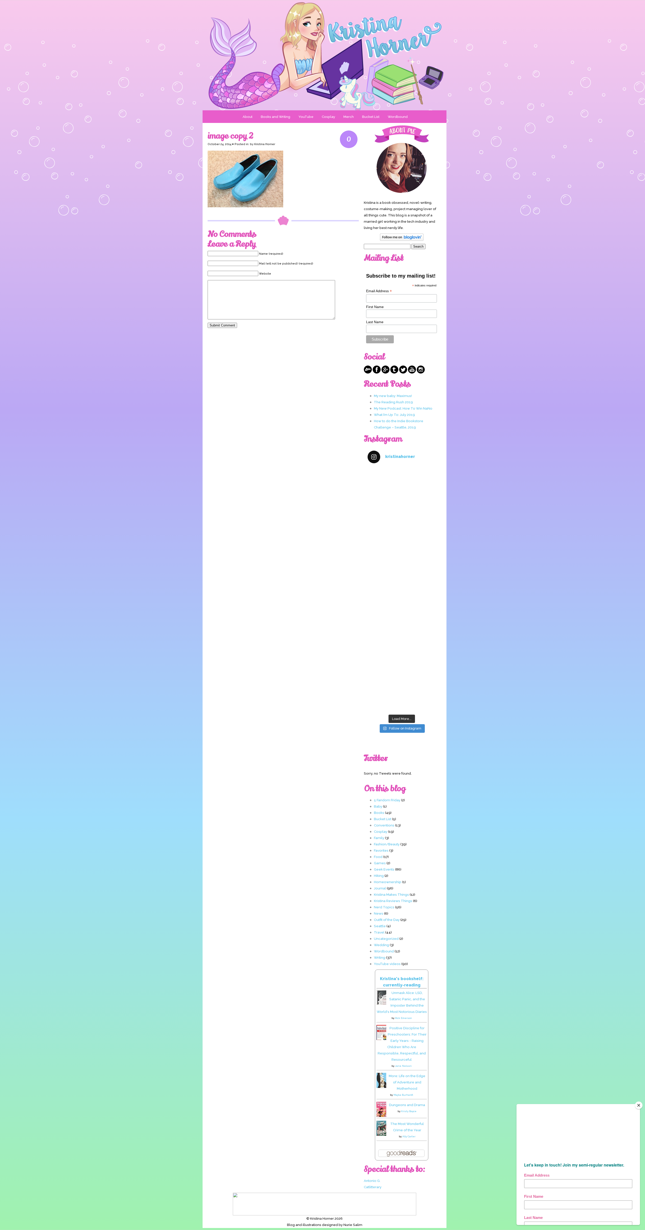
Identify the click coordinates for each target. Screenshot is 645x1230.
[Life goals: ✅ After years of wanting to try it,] (402, 691)
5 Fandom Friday (387, 800)
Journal (380, 888)
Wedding (381, 945)
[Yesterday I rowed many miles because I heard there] (402, 488)
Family (379, 838)
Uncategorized (386, 939)
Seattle (380, 926)
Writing (379, 957)
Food (378, 857)
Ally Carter (408, 1136)
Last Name (374, 322)
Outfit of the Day (387, 920)
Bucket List (370, 117)
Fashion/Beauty (387, 844)
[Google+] (385, 372)
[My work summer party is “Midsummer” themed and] (402, 650)
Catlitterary (372, 1187)
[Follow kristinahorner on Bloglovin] (402, 240)
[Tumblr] (394, 372)
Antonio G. (372, 1181)
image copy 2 (230, 135)
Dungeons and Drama (407, 1105)
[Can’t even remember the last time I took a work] (402, 529)
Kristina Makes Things (391, 894)
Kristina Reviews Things (393, 901)
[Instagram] (421, 372)
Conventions (384, 825)
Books (379, 813)
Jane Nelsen (403, 1066)
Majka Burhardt (403, 1094)
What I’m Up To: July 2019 (394, 415)
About (247, 117)
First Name (375, 307)
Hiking (379, 876)
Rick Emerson (403, 1018)
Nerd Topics (384, 907)
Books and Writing (275, 117)
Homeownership (387, 882)
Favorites (381, 850)
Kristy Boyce (408, 1111)
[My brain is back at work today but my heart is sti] (402, 569)
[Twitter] (403, 372)
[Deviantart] (368, 372)
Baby (378, 806)
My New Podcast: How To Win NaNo (403, 408)
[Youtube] (412, 372)
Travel (379, 932)
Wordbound (398, 117)
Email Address (379, 291)
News (378, 913)
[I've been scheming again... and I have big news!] (402, 610)
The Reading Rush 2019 (393, 402)
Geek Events (384, 869)
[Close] (638, 1105)
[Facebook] (377, 372)
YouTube (306, 117)
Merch (348, 117)
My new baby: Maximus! (393, 396)
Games (380, 863)
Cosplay (328, 117)
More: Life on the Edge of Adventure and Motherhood (407, 1082)
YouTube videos (387, 964)
